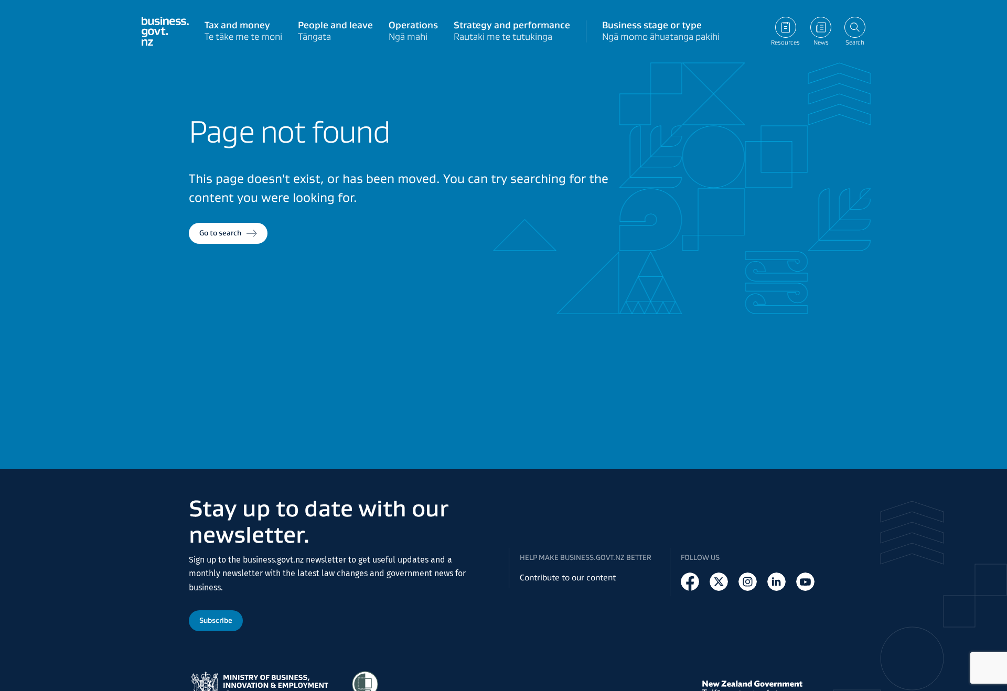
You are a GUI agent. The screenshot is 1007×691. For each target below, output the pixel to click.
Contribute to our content (568, 577)
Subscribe (215, 620)
